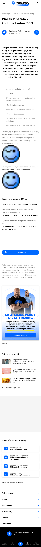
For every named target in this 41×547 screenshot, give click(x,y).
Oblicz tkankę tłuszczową (20, 474)
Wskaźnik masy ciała (18, 448)
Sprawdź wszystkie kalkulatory (12, 482)
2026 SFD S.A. (28, 533)
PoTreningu (6, 14)
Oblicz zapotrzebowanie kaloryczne (19, 457)
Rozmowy (28, 545)
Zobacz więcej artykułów (11, 388)
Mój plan (12, 545)
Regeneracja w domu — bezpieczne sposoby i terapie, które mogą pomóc (23, 361)
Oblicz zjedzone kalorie (19, 466)
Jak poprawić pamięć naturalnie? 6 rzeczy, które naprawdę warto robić (24, 371)
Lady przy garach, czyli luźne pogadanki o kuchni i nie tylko (19, 228)
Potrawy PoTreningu (28, 14)
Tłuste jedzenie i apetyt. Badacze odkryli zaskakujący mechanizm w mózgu (25, 380)
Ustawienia (36, 545)
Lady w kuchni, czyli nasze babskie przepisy (20, 215)
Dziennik (4, 545)
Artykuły (15, 14)
